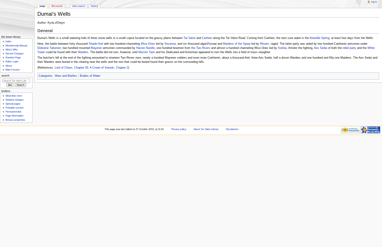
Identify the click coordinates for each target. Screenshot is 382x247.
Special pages (13, 103)
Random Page (13, 57)
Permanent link (13, 111)
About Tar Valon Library (206, 129)
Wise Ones (148, 43)
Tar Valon (189, 38)
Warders (83, 52)
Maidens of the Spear (236, 43)
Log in (374, 1)
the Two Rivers (200, 48)
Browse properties (15, 120)
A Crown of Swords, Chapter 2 (109, 67)
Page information (14, 115)
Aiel (100, 43)
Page (42, 6)
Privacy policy (178, 129)
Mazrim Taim (146, 52)
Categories (45, 75)
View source (78, 6)
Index (8, 41)
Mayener (96, 48)
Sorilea (282, 48)
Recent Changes (15, 53)
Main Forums (13, 69)
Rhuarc (264, 43)
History (94, 6)
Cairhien (207, 38)
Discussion (57, 6)
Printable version (14, 107)
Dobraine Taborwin (49, 48)
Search (5, 75)
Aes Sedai (320, 48)
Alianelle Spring (319, 38)
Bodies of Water (90, 75)
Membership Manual (16, 45)
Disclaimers (232, 129)
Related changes (15, 99)
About (9, 65)
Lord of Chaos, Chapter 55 (71, 67)
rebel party (349, 48)
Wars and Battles (66, 75)
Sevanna (170, 43)
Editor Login (12, 61)
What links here (14, 95)
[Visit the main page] (17, 17)
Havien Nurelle (145, 48)
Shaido (93, 43)
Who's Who (12, 49)
